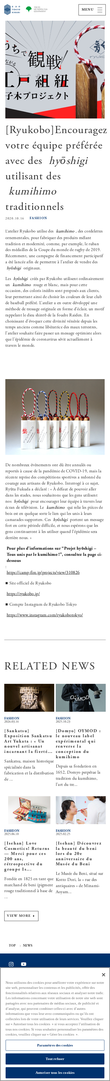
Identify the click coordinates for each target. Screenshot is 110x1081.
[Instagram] (11, 964)
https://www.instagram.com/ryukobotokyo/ (45, 615)
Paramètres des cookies (55, 1045)
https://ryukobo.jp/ (23, 594)
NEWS (27, 945)
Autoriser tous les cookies (55, 1073)
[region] (55, 1024)
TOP (12, 945)
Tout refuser (55, 1059)
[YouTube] (23, 964)
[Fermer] (103, 975)
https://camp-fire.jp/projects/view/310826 (43, 572)
